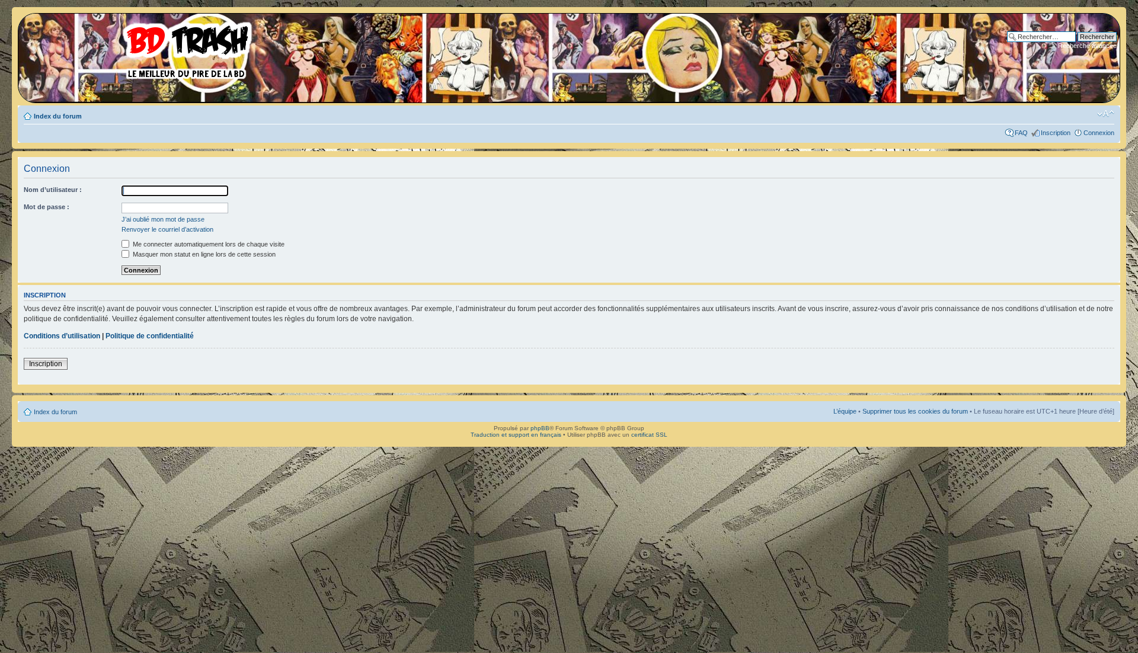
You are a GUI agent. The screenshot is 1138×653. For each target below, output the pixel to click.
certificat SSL (649, 434)
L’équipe (844, 411)
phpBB (539, 428)
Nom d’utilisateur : (53, 189)
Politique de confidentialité (150, 336)
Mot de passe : (46, 206)
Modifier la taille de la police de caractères (1105, 113)
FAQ (1021, 132)
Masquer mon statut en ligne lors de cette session (203, 254)
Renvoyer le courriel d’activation (167, 229)
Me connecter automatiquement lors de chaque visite (207, 244)
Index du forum (58, 116)
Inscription (1055, 132)
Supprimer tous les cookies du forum (915, 411)
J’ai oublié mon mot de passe (163, 219)
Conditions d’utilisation (62, 336)
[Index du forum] (139, 47)
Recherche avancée (1087, 45)
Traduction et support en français (516, 434)
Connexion (1098, 132)
